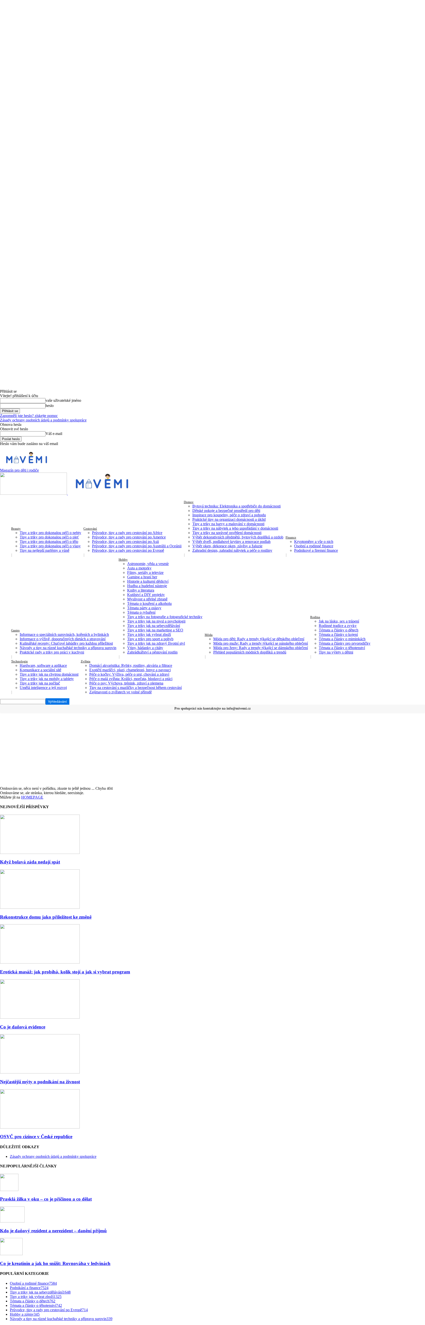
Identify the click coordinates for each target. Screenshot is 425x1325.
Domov (189, 502)
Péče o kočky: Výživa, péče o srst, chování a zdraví (129, 674)
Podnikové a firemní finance (316, 550)
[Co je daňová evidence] (40, 1017)
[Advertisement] (212, 749)
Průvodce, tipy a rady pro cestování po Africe (127, 533)
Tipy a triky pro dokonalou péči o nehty (50, 533)
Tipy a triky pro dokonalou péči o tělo (49, 541)
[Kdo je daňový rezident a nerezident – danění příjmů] (12, 1221)
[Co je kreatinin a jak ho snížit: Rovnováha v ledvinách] (11, 1254)
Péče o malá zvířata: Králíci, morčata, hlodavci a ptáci (130, 679)
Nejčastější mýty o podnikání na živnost (40, 1081)
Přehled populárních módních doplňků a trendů (249, 652)
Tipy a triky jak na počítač (40, 683)
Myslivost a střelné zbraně (147, 599)
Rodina (315, 617)
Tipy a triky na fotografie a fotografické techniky (164, 617)
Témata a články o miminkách (342, 639)
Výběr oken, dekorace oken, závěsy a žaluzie (227, 546)
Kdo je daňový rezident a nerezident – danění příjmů (53, 1230)
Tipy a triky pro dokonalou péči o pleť (49, 537)
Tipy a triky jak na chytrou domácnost (49, 674)
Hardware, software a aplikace (43, 665)
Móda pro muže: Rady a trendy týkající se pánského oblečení (260, 643)
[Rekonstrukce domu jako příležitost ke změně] (40, 907)
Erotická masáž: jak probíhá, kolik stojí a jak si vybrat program (65, 971)
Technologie (19, 661)
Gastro (15, 630)
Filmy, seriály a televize (145, 572)
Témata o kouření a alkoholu (149, 603)
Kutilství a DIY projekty (146, 595)
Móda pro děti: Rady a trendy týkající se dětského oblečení (258, 639)
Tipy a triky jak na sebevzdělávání (153, 626)
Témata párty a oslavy (144, 608)
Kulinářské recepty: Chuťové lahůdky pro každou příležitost (66, 643)
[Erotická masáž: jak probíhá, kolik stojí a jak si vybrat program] (40, 962)
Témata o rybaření (141, 612)
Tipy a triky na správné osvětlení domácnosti (226, 533)
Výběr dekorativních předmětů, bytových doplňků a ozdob (237, 537)
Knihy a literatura (140, 590)
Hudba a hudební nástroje (147, 586)
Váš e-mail (54, 434)
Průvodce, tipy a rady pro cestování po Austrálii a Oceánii (137, 546)
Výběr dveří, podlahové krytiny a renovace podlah (231, 541)
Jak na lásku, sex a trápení (339, 621)
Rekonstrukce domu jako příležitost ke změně (45, 917)
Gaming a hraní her (142, 577)
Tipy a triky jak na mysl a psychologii (156, 621)
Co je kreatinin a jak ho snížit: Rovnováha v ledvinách (55, 1263)
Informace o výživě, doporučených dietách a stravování (63, 639)
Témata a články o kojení (338, 634)
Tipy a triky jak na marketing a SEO (155, 630)
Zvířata (85, 661)
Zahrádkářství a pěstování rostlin (152, 652)
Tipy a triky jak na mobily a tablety (47, 679)
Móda (208, 635)
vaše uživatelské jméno (63, 400)
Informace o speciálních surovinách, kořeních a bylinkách (64, 634)
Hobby (123, 559)
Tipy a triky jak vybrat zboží (149, 634)
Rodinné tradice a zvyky (338, 626)
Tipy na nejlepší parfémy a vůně (44, 550)
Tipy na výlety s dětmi (336, 652)
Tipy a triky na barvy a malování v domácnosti (228, 524)
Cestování (90, 528)
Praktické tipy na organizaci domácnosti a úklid (229, 519)
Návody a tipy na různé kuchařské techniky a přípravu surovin (68, 648)
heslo (50, 405)
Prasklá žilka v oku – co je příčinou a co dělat (46, 1199)
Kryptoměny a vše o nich (313, 541)
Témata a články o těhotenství (342, 648)
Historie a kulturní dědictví (147, 581)
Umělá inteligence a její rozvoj (43, 687)
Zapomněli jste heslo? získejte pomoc (29, 416)
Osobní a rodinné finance (313, 546)
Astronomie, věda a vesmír (148, 564)
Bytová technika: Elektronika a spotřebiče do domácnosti (236, 506)
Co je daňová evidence (22, 1026)
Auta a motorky (139, 568)
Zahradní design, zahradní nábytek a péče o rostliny (232, 550)
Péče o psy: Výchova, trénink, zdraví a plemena (126, 683)
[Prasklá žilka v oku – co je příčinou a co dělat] (9, 1190)
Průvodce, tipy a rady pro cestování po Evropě (128, 550)
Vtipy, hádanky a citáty (145, 648)
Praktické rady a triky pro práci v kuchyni (52, 652)
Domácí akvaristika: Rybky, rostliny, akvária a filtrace (130, 665)
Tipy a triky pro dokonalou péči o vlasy (50, 546)
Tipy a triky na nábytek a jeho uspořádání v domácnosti (235, 528)
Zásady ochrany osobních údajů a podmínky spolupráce (43, 420)
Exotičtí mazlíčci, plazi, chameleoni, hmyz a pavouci (130, 670)
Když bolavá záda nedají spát (30, 861)
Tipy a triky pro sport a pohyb (150, 639)
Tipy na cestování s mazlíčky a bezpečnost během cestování (135, 687)
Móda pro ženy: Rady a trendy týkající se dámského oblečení (260, 648)
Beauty (16, 528)
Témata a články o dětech (338, 630)
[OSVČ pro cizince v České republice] (40, 1127)
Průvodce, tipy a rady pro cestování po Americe (129, 537)
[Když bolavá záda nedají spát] (40, 852)
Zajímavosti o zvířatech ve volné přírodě (120, 692)
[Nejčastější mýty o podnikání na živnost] (40, 1072)
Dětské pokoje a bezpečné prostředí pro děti (226, 510)
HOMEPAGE (32, 797)
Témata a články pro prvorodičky (344, 643)
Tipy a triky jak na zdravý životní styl (156, 643)
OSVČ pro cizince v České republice (36, 1136)
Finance (291, 537)
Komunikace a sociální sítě (40, 670)
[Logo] (34, 493)
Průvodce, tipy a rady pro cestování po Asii (125, 541)
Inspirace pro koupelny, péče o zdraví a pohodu (229, 515)
